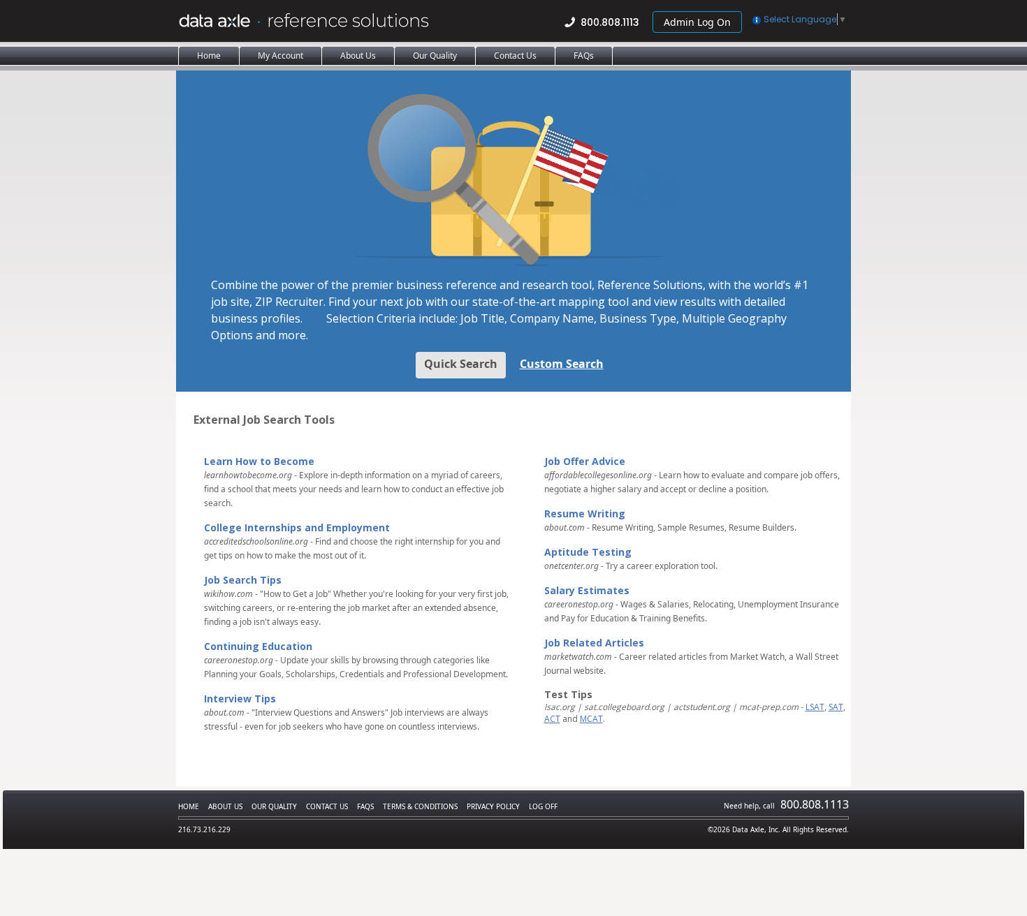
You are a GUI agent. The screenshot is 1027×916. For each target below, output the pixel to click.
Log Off (543, 806)
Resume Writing (584, 513)
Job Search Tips (243, 579)
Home (188, 806)
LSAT (815, 707)
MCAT (591, 719)
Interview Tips (240, 698)
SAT (836, 707)
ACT (552, 719)
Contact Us (327, 806)
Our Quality (274, 806)
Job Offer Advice (584, 461)
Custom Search (562, 363)
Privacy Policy (493, 806)
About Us (225, 806)
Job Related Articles (594, 642)
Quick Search (460, 363)
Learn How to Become (259, 461)
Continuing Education (258, 646)
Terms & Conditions (420, 806)
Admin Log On (697, 22)
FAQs (365, 806)
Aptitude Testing (588, 552)
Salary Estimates (586, 590)
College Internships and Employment (297, 527)
